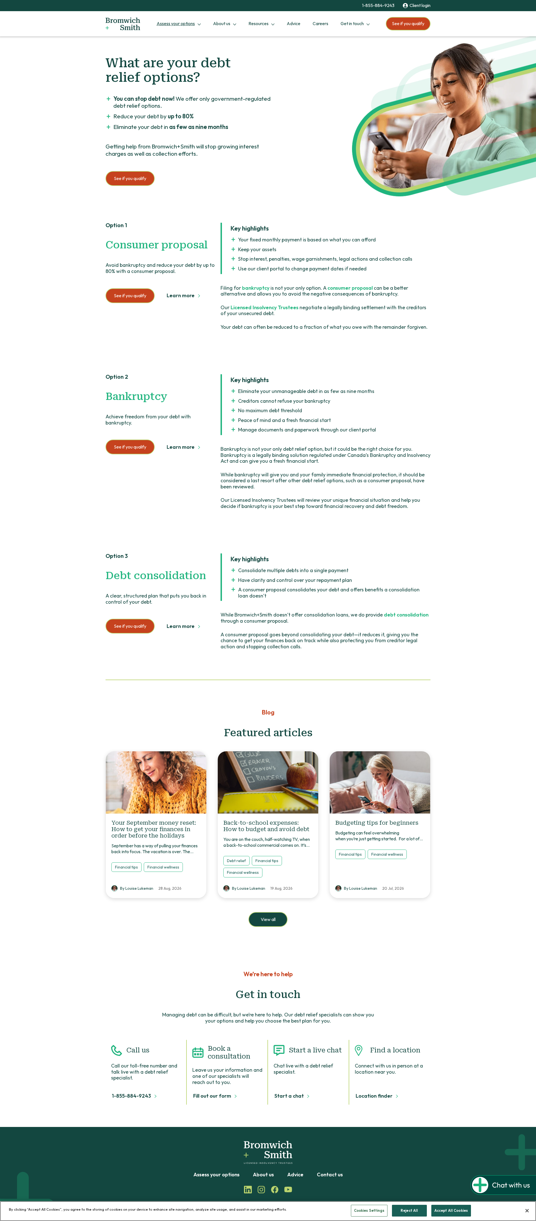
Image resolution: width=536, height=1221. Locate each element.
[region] (268, 1211)
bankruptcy (255, 288)
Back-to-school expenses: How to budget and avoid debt (266, 826)
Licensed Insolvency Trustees (264, 307)
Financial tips (126, 867)
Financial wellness (163, 867)
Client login (420, 5)
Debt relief (236, 860)
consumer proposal (350, 288)
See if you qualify (408, 23)
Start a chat (289, 1096)
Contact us (330, 1174)
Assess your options (176, 23)
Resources (258, 23)
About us (221, 23)
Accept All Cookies (451, 1210)
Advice (293, 23)
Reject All (409, 1210)
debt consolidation (406, 614)
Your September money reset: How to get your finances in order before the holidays (153, 829)
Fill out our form (212, 1096)
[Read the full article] (156, 782)
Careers (320, 23)
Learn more (181, 295)
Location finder (375, 1096)
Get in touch (352, 23)
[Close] (527, 1211)
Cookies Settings (369, 1210)
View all (268, 919)
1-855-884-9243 (378, 5)
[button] (503, 1193)
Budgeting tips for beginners (377, 822)
